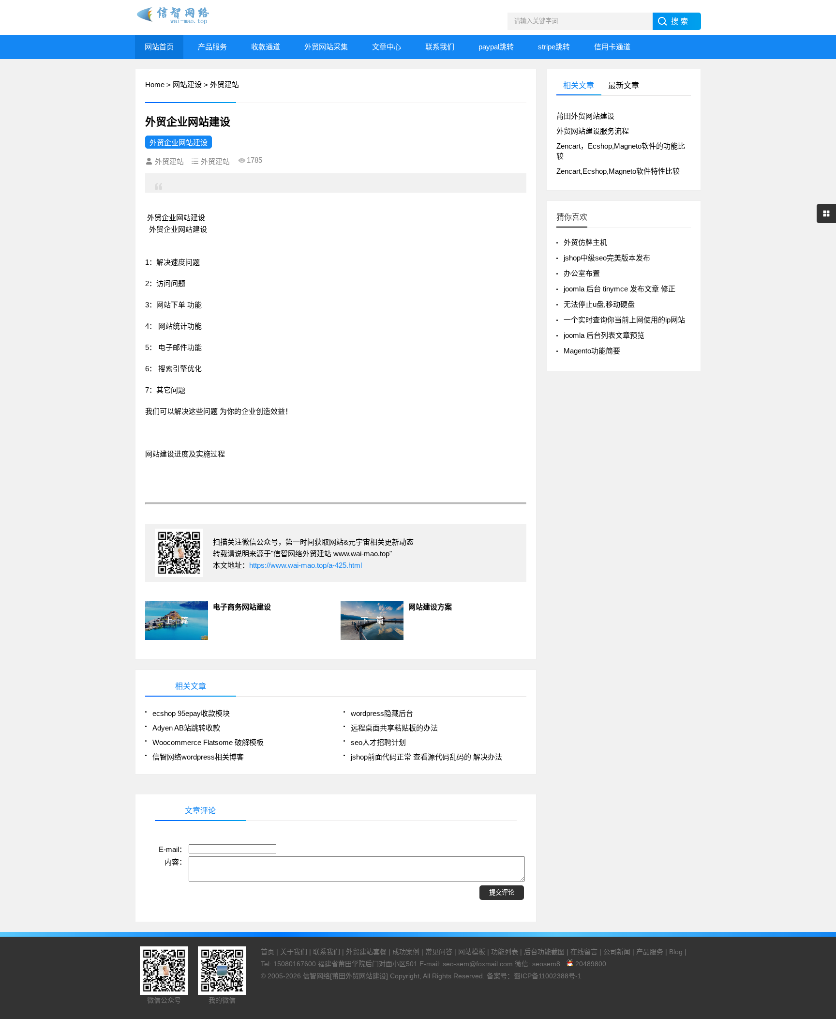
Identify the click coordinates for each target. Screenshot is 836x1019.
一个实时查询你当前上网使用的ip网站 (624, 320)
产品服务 (212, 47)
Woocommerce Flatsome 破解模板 (208, 742)
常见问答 (438, 952)
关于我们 (293, 952)
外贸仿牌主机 (585, 242)
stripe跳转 (554, 47)
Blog (676, 952)
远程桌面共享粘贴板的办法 (394, 728)
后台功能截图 (544, 952)
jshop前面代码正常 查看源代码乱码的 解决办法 (426, 757)
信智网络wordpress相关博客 (198, 757)
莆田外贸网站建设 (585, 116)
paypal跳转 (496, 47)
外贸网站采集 (326, 47)
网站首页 (159, 47)
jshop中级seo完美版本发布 (607, 258)
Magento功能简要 (592, 351)
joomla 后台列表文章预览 (604, 335)
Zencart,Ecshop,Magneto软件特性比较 (618, 171)
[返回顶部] (826, 907)
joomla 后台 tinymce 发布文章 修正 (619, 289)
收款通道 (265, 47)
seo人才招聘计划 (378, 742)
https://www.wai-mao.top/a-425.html (305, 565)
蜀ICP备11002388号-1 (548, 976)
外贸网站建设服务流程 (592, 131)
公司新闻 (616, 952)
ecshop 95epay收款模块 (191, 713)
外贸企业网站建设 (178, 142)
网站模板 (471, 952)
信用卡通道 (612, 47)
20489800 (589, 964)
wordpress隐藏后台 (382, 713)
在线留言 (583, 952)
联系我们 (439, 47)
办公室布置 (582, 273)
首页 (267, 952)
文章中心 (386, 47)
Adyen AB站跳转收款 (186, 728)
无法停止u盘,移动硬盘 (599, 304)
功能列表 (504, 952)
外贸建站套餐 (366, 952)
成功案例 (405, 952)
